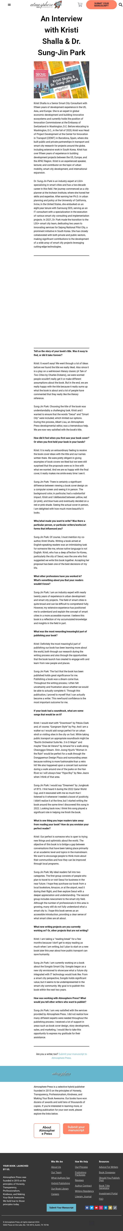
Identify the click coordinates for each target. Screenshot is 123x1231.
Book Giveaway (107, 1172)
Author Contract (83, 1185)
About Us (56, 1167)
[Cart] (80, 4)
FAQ (101, 1199)
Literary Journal (83, 1196)
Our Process (81, 1167)
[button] (91, 1223)
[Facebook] (87, 1208)
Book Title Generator (104, 1187)
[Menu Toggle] (9, 4)
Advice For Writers (108, 1167)
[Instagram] (101, 1208)
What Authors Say (60, 1177)
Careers (55, 1194)
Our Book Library (60, 1188)
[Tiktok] (115, 1208)
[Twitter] (92, 1208)
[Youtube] (96, 1208)
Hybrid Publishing (60, 1183)
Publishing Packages (80, 1173)
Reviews (79, 1180)
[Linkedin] (106, 1208)
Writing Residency (84, 1191)
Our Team (56, 1172)
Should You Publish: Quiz (109, 1179)
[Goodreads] (110, 1208)
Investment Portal (108, 1193)
